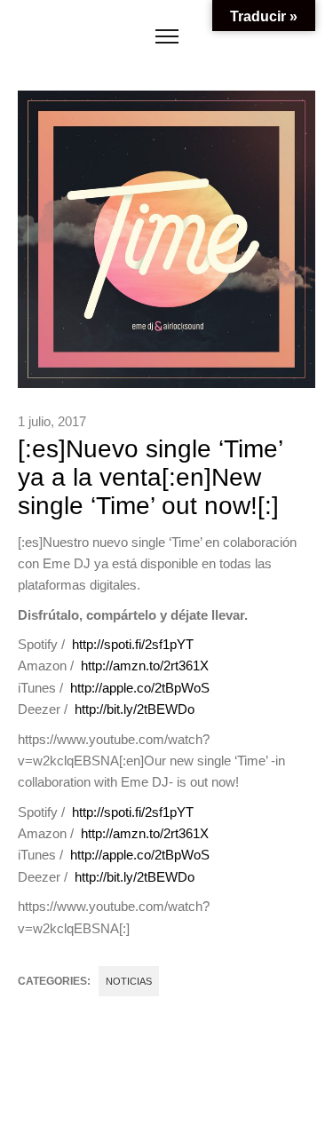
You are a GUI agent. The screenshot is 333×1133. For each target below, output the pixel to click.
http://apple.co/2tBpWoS (140, 687)
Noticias (129, 981)
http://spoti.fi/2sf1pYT (133, 644)
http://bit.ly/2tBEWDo (134, 709)
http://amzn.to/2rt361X (145, 665)
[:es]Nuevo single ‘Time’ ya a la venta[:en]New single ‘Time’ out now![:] (150, 477)
